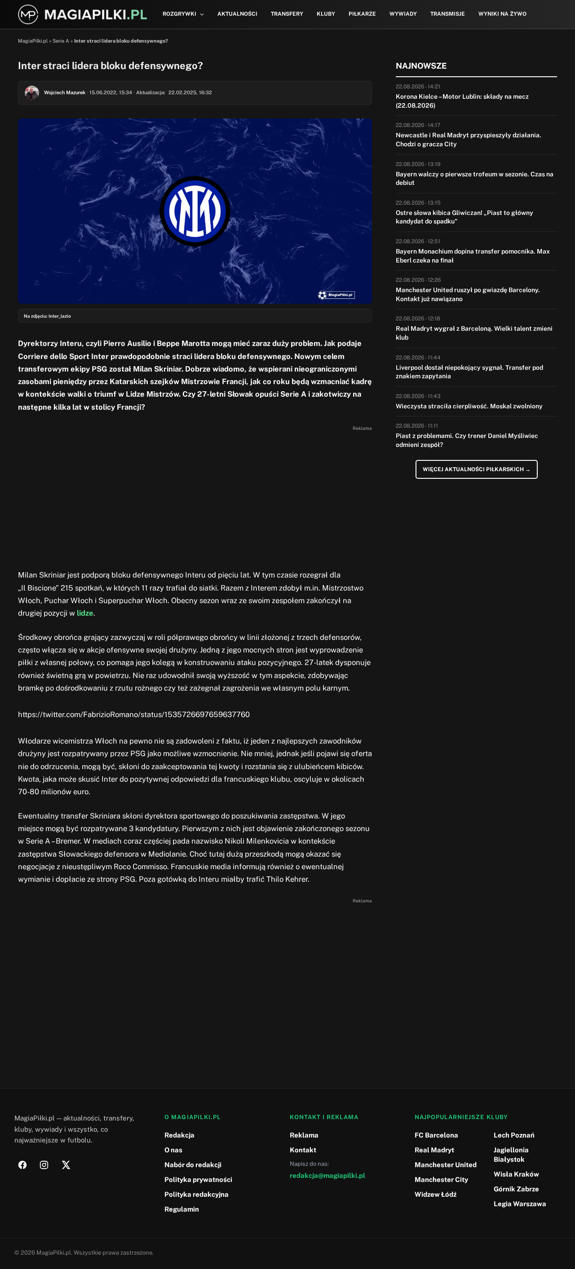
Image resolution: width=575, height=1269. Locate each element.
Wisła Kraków (516, 1174)
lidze (85, 612)
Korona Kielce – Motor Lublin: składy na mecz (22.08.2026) (462, 101)
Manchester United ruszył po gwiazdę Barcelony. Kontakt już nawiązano (468, 294)
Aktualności (237, 14)
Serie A (61, 41)
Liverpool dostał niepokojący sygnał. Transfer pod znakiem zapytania (469, 372)
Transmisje (447, 14)
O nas (173, 1150)
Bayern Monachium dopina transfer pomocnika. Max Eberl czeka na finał (473, 256)
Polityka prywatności (198, 1179)
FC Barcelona (436, 1135)
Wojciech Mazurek (64, 92)
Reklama (304, 1135)
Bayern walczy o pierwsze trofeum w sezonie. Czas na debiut (474, 179)
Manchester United (446, 1164)
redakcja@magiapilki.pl (327, 1175)
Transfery (287, 14)
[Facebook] (22, 1165)
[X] (66, 1165)
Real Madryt (434, 1150)
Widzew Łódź (435, 1194)
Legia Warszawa (520, 1204)
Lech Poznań (514, 1135)
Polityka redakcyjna (196, 1194)
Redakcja (179, 1135)
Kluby (326, 14)
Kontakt (303, 1150)
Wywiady (403, 14)
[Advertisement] (195, 497)
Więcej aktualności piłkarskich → (477, 469)
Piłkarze (362, 14)
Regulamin (181, 1209)
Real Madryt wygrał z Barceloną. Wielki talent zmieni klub (474, 333)
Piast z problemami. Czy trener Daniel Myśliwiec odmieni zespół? (467, 440)
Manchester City (441, 1179)
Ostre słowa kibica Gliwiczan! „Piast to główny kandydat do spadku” (464, 217)
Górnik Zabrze (516, 1189)
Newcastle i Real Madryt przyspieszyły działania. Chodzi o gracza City (468, 139)
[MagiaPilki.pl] (82, 14)
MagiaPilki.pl (33, 41)
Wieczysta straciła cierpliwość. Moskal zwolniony (469, 406)
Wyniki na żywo (502, 14)
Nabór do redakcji (192, 1164)
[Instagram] (44, 1165)
